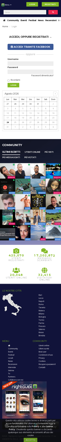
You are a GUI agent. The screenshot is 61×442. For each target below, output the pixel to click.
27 (8, 104)
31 (38, 104)
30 (30, 104)
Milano (41, 313)
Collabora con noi (15, 380)
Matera (42, 310)
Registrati (50, 4)
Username (13, 59)
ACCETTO (30, 439)
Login (32, 4)
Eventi (24, 20)
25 (15, 122)
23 (53, 117)
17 (8, 117)
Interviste (12, 367)
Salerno (42, 329)
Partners (11, 376)
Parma (41, 323)
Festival (32, 20)
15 (46, 113)
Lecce (41, 298)
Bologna (42, 317)
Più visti (49, 152)
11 (15, 113)
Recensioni (50, 20)
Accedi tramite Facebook (31, 46)
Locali (10, 358)
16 (53, 113)
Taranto (42, 307)
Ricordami (15, 79)
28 (15, 104)
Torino (41, 320)
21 (38, 117)
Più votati (30, 157)
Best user (42, 351)
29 (23, 104)
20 (30, 117)
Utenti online (32, 152)
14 (38, 113)
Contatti (42, 367)
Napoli (41, 301)
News (41, 20)
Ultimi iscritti (11, 152)
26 (23, 122)
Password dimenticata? (42, 75)
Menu (7, 5)
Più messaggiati (11, 157)
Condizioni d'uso (46, 355)
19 (23, 117)
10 (8, 113)
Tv (9, 373)
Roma (41, 304)
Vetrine (11, 370)
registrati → (42, 36)
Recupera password (47, 364)
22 (46, 117)
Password (13, 67)
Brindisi (42, 335)
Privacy (42, 358)
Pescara (42, 326)
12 (23, 113)
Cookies (42, 361)
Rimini (41, 332)
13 (30, 113)
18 (15, 117)
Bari (40, 295)
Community (13, 20)
